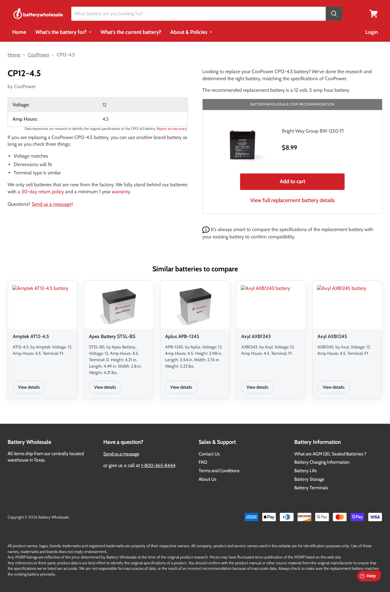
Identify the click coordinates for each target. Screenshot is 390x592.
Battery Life (305, 470)
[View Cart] (373, 13)
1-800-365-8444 (158, 465)
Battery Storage (309, 479)
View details (29, 387)
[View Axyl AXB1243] (271, 305)
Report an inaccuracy (172, 129)
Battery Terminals (311, 487)
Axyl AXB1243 (256, 336)
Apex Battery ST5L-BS (112, 336)
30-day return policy (42, 191)
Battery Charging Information (321, 462)
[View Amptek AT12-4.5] (42, 305)
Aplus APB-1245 (182, 336)
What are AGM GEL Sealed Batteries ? (330, 454)
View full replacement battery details (292, 200)
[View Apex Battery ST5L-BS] (118, 305)
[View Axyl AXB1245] (347, 305)
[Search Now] (334, 14)
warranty (121, 191)
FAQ (203, 462)
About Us (207, 479)
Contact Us (209, 454)
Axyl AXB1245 (332, 336)
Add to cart (292, 181)
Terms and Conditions (219, 470)
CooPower (25, 86)
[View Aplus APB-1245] (195, 305)
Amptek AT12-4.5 (31, 336)
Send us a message (51, 204)
